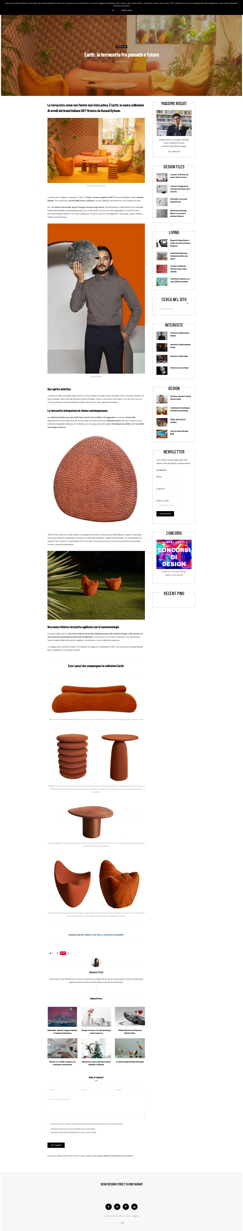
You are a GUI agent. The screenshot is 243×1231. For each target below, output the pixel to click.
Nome (158, 477)
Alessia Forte (123, 61)
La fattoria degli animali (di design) (130, 1061)
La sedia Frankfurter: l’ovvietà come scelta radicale (178, 269)
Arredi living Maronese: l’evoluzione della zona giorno (179, 256)
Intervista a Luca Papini (179, 368)
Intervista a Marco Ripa (179, 356)
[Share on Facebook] (57, 953)
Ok (113, 10)
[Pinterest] (126, 1207)
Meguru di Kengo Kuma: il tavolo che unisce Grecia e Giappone (180, 243)
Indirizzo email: (162, 501)
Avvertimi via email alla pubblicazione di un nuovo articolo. (74, 1132)
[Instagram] (117, 1207)
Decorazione (121, 47)
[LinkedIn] (134, 1207)
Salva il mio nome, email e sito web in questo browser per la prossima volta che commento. (87, 1124)
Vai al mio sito (174, 152)
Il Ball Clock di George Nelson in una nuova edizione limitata (178, 213)
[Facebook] (108, 1207)
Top (122, 1223)
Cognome (160, 489)
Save (64, 953)
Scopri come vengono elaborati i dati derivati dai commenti (109, 1156)
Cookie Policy (127, 10)
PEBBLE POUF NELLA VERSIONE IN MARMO (104, 935)
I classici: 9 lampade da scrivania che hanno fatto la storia (180, 189)
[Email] (68, 953)
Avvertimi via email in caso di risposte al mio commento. (73, 1129)
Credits (135, 1216)
